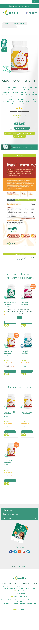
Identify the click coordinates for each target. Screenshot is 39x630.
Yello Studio (22, 609)
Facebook (11, 551)
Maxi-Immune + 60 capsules (27, 413)
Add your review (23, 111)
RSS (19, 551)
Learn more (19, 321)
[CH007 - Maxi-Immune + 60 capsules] (28, 401)
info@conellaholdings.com (21, 596)
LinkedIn (28, 551)
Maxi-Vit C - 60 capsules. (9, 413)
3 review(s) (13, 111)
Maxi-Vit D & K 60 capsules (10, 352)
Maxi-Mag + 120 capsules (10, 303)
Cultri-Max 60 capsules (26, 303)
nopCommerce (23, 566)
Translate (36, 1)
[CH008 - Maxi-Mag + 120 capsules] (11, 292)
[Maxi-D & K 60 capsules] (11, 340)
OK (19, 318)
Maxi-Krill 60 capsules (25, 352)
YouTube (24, 551)
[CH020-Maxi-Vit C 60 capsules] (11, 401)
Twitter (15, 551)
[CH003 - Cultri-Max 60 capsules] (28, 292)
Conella (24, 116)
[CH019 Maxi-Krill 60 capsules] (28, 340)
